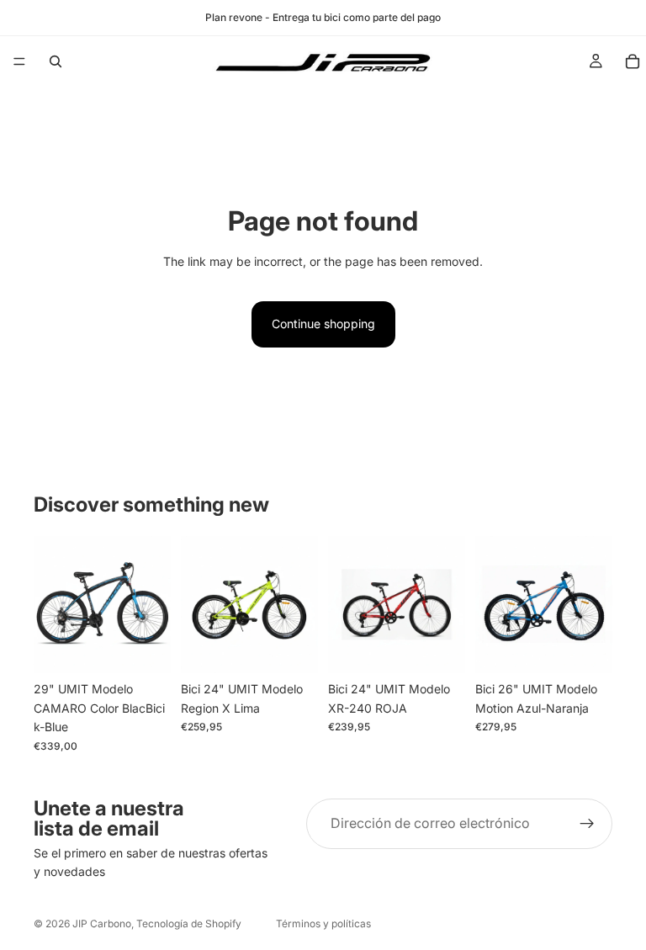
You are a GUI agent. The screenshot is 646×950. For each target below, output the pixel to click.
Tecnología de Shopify (188, 923)
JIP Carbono (101, 923)
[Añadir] (145, 648)
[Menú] (19, 61)
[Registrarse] (587, 823)
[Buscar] (55, 61)
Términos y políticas (323, 923)
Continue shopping (323, 323)
